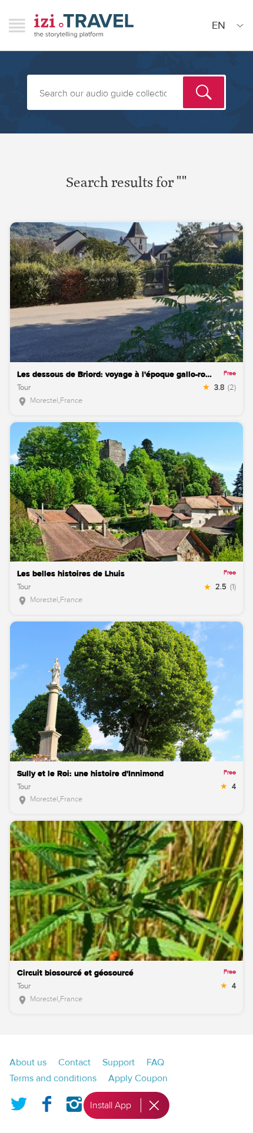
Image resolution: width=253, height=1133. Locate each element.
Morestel (44, 400)
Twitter (18, 1102)
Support (118, 1062)
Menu (17, 25)
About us (27, 1062)
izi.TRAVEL (84, 26)
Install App (110, 1105)
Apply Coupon (138, 1078)
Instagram (74, 1102)
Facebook (46, 1102)
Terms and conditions (52, 1078)
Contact (74, 1062)
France (71, 400)
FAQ (155, 1062)
